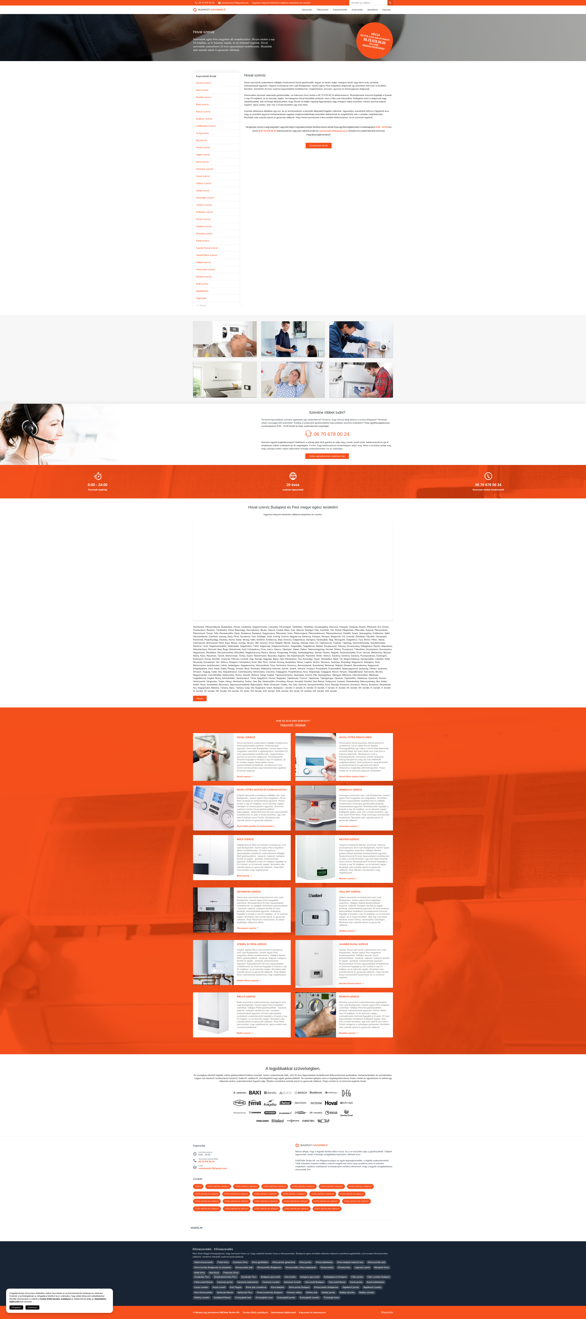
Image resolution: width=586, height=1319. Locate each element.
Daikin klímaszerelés (203, 1262)
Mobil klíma (199, 1273)
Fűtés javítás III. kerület (274, 1186)
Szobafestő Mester (222, 1297)
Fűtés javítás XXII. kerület (296, 1209)
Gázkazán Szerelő (292, 1282)
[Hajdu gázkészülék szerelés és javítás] (270, 1103)
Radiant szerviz (204, 226)
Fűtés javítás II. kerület (246, 1186)
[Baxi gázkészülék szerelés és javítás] (255, 1093)
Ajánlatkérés (372, 10)
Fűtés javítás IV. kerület (303, 1186)
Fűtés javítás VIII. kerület (236, 1194)
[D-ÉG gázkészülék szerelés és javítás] (346, 1093)
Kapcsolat (386, 10)
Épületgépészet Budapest (335, 1277)
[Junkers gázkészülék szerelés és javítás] (255, 1113)
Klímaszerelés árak (244, 1267)
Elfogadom (16, 1307)
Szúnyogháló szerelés (309, 1297)
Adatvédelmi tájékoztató (283, 1312)
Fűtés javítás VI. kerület (360, 1186)
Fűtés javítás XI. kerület (322, 1194)
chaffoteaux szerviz (206, 126)
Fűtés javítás (357, 1277)
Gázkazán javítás (225, 1282)
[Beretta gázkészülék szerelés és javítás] (270, 1092)
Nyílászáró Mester (225, 1292)
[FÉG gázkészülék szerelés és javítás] (239, 1103)
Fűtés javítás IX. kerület (265, 1194)
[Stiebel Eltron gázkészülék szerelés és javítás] (262, 1121)
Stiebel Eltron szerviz (206, 255)
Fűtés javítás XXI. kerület (266, 1209)
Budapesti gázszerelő (270, 1277)
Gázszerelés (307, 10)
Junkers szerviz (204, 205)
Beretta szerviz (203, 97)
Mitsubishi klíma (381, 1267)
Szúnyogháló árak (243, 1297)
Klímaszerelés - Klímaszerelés (213, 1249)
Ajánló (198, 1186)
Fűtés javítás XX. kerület (236, 1209)
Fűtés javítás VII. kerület (206, 1194)
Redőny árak (311, 1292)
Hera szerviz (202, 161)
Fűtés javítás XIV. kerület (237, 1201)
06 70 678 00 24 (206, 3)
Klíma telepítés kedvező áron (350, 1262)
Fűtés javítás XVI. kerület (296, 1201)
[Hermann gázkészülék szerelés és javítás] (301, 1103)
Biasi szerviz (202, 104)
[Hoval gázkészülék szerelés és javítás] (331, 1103)
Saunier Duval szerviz (207, 248)
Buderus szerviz (204, 118)
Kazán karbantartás (375, 1282)
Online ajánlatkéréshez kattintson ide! (327, 456)
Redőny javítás (328, 1292)
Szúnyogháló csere (264, 1297)
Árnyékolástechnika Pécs (225, 1277)
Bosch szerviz (203, 111)
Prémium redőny (294, 1292)
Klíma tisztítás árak (376, 1262)
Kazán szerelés (201, 1287)
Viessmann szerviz (205, 269)
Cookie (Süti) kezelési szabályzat (55, 1299)
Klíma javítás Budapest (299, 1287)
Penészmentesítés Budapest (269, 1292)
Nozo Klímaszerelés (203, 1292)
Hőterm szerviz (204, 183)
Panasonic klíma (230, 1273)
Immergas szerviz (205, 197)
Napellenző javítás (351, 1287)
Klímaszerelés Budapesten (269, 1267)
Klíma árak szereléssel (256, 1287)
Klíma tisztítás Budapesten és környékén (212, 1267)
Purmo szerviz (203, 219)
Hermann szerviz (204, 169)
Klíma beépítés (277, 1287)
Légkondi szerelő (362, 1267)
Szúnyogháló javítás (286, 1297)
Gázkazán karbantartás (247, 1282)
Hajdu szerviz (203, 154)
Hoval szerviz (203, 176)
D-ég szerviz (202, 133)
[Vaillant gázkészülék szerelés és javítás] (278, 1120)
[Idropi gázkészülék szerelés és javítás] (346, 1103)
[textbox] (293, 514)
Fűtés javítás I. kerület (218, 1186)
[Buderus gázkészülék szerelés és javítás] (316, 1092)
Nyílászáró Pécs (245, 1292)
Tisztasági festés (331, 1297)
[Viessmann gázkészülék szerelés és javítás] (293, 1121)
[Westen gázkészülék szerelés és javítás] (308, 1121)
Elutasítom (32, 1307)
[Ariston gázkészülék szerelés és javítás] (239, 1093)
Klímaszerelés (327, 1267)
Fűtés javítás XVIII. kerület (356, 1201)
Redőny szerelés (366, 1292)
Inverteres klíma (240, 1262)
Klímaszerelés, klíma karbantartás (301, 1267)
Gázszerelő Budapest (314, 1282)
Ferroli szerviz (203, 147)
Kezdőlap (197, 1228)
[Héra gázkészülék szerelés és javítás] (285, 1103)
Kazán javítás (357, 10)
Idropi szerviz (203, 190)
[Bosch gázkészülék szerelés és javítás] (301, 1092)
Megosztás (387, 1312)
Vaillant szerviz (203, 262)
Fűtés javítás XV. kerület (266, 1201)
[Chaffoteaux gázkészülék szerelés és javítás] (331, 1092)
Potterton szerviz (204, 212)
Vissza (202, 305)
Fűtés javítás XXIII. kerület (327, 1209)
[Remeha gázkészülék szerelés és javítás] (316, 1113)
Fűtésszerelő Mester (203, 1282)
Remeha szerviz (204, 233)
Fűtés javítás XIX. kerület (207, 1209)
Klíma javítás (305, 1262)
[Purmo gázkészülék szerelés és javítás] (285, 1112)
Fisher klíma (222, 1262)
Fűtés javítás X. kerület (294, 1194)
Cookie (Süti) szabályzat (255, 1312)
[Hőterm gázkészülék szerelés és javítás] (316, 1103)
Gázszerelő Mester (337, 1282)
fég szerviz (201, 140)
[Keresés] (390, 2)
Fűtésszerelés (322, 10)
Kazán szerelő (219, 1287)
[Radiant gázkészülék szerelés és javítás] (301, 1113)
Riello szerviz (203, 240)
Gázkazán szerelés (271, 1282)
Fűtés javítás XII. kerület (352, 1194)
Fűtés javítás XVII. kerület (326, 1201)
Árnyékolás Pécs (202, 1277)
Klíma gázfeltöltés (260, 1262)
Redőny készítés (347, 1292)
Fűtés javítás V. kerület (332, 1186)
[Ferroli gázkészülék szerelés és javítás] (255, 1103)
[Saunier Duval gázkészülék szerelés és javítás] (346, 1112)
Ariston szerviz (203, 83)
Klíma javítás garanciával (284, 1262)
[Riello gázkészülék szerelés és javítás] (331, 1113)
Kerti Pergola (235, 1287)
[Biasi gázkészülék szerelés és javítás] (285, 1092)
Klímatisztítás (344, 1267)
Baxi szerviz (202, 90)
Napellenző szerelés (372, 1287)
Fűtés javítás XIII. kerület (207, 1201)
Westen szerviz (204, 276)
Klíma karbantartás (324, 1262)
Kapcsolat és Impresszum (312, 1312)
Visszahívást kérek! (318, 145)
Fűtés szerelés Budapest (378, 1277)
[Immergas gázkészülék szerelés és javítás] (239, 1112)
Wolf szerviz (202, 283)
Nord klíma (214, 1273)
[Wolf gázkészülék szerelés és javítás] (323, 1121)
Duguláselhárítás (340, 10)
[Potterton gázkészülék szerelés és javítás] (270, 1112)
